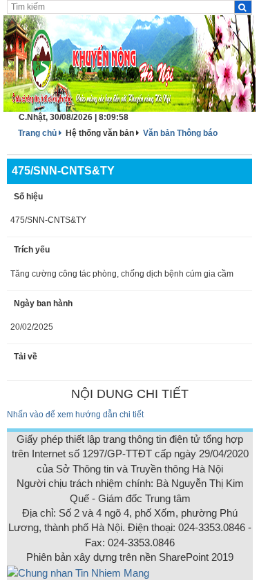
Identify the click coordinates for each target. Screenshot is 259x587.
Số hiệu (28, 196)
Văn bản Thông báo (180, 133)
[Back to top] (219, 547)
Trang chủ (38, 133)
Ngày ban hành (43, 303)
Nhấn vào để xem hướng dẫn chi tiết (75, 414)
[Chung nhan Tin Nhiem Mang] (78, 572)
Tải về (25, 356)
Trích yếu (32, 250)
